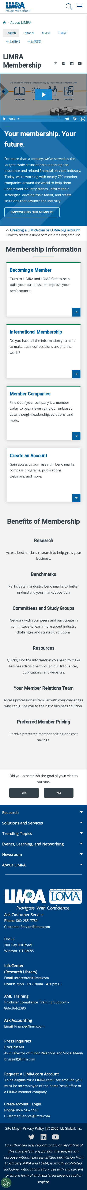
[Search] (69, 6)
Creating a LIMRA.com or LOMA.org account (45, 230)
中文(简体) (13, 41)
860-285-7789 (27, 920)
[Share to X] (56, 64)
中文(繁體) (34, 41)
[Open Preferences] (6, 1182)
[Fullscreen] (83, 118)
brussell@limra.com (19, 1059)
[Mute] (67, 118)
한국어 (45, 33)
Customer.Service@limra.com (27, 926)
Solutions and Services (22, 822)
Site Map (12, 1128)
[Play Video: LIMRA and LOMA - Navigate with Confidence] (43, 94)
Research (10, 812)
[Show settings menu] (75, 118)
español (28, 33)
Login (36, 1104)
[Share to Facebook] (64, 64)
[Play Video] (4, 118)
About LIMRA (20, 22)
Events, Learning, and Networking (33, 843)
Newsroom (12, 854)
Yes (24, 793)
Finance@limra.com (29, 1026)
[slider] (39, 118)
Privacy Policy (33, 1128)
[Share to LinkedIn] (72, 64)
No (58, 793)
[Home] (4, 22)
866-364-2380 (15, 1008)
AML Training (16, 996)
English (11, 33)
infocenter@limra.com (31, 978)
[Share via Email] (80, 64)
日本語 (62, 33)
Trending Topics (17, 833)
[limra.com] (18, 6)
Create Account (16, 1104)
